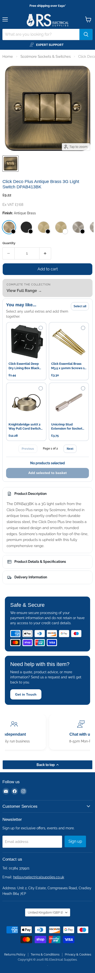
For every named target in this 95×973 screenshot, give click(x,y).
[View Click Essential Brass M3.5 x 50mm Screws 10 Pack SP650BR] (69, 342)
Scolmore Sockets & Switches (45, 56)
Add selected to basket (47, 473)
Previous (28, 448)
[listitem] (9, 227)
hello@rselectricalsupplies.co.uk (38, 877)
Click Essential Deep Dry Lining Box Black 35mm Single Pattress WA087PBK (25, 366)
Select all (80, 306)
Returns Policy (14, 954)
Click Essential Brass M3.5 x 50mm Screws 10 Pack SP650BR (68, 366)
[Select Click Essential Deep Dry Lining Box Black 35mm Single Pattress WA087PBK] (40, 328)
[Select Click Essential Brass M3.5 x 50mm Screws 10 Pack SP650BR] (83, 328)
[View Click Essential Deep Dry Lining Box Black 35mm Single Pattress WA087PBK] (26, 342)
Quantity (8, 243)
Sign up (75, 841)
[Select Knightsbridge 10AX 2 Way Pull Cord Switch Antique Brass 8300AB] (40, 388)
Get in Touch (26, 694)
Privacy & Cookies (78, 954)
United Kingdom (45, 912)
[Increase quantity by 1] (45, 253)
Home (7, 56)
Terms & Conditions (45, 954)
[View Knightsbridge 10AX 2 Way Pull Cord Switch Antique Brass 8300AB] (26, 402)
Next (70, 448)
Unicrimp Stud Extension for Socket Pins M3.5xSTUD (66, 427)
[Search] (86, 34)
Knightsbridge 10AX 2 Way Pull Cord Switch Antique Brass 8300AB (25, 427)
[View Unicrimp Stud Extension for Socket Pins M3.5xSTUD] (69, 402)
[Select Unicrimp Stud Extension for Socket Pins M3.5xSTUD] (83, 388)
